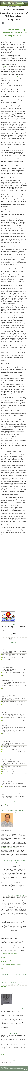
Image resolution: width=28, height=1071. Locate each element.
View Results (14, 634)
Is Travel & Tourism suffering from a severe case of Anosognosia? (12, 784)
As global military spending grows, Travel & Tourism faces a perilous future (14, 695)
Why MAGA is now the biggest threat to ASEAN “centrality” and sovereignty (12, 781)
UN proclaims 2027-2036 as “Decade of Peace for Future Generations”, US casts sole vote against (14, 660)
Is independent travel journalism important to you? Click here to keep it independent (14, 14)
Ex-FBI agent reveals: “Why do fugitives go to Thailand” (14, 657)
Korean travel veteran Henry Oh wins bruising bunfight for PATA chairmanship (14, 686)
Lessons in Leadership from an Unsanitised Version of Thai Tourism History (13, 752)
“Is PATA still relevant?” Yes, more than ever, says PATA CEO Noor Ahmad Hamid (13, 683)
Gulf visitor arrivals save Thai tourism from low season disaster (13, 648)
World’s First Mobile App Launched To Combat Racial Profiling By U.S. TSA (14, 32)
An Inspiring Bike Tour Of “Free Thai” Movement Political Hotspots (12, 767)
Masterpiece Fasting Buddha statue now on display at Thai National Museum (14, 774)
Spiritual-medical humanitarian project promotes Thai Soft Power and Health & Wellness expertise (14, 721)
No (3, 630)
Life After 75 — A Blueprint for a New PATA (11, 761)
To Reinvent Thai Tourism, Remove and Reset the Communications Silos (12, 663)
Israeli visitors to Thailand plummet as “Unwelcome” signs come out (13, 724)
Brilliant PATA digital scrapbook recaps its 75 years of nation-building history (13, 673)
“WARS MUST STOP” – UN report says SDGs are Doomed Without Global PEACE (14, 670)
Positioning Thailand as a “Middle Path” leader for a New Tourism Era (14, 712)
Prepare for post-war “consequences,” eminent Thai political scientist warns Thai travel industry (12, 705)
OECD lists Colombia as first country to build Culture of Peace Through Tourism (14, 652)
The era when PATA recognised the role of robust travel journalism (13, 689)
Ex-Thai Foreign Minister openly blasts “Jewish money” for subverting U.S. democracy (14, 790)
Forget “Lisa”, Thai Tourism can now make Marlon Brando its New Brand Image (14, 708)
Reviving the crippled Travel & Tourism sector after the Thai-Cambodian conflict (13, 755)
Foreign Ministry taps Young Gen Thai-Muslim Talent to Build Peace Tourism (14, 692)
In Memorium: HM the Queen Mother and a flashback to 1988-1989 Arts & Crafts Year (14, 737)
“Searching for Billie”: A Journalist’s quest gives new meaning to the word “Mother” (13, 731)
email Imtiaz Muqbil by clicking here (9, 847)
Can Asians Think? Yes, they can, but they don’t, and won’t (13, 793)
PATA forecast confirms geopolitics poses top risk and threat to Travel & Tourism (13, 797)
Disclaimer (3, 1067)
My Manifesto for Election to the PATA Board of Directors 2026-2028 (14, 728)
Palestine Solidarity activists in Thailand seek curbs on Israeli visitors (13, 764)
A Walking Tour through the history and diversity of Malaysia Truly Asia (13, 747)
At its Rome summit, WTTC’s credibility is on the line (13, 749)
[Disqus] (14, 556)
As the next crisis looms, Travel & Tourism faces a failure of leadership (14, 718)
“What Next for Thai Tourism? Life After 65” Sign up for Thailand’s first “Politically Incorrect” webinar (14, 787)
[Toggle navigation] (3, 23)
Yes (3, 629)
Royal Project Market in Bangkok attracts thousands (13, 769)
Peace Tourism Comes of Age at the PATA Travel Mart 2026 (13, 645)
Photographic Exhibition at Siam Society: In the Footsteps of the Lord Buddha (14, 740)
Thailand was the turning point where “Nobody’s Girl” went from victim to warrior (13, 734)
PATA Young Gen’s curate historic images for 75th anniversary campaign (12, 758)
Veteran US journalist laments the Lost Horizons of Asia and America (13, 702)
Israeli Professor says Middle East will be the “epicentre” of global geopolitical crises (14, 679)
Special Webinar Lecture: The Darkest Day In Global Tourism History (13, 744)
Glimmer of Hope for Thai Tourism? (9, 771)
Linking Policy (8, 1067)
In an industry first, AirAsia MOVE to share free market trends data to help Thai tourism (13, 667)
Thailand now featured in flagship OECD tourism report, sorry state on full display (14, 655)
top (26, 1069)
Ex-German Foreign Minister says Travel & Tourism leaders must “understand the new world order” (13, 715)
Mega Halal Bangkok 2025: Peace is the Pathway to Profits (13, 777)
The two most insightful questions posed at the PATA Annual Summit (13, 676)
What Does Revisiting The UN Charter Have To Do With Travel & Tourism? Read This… (13, 699)
